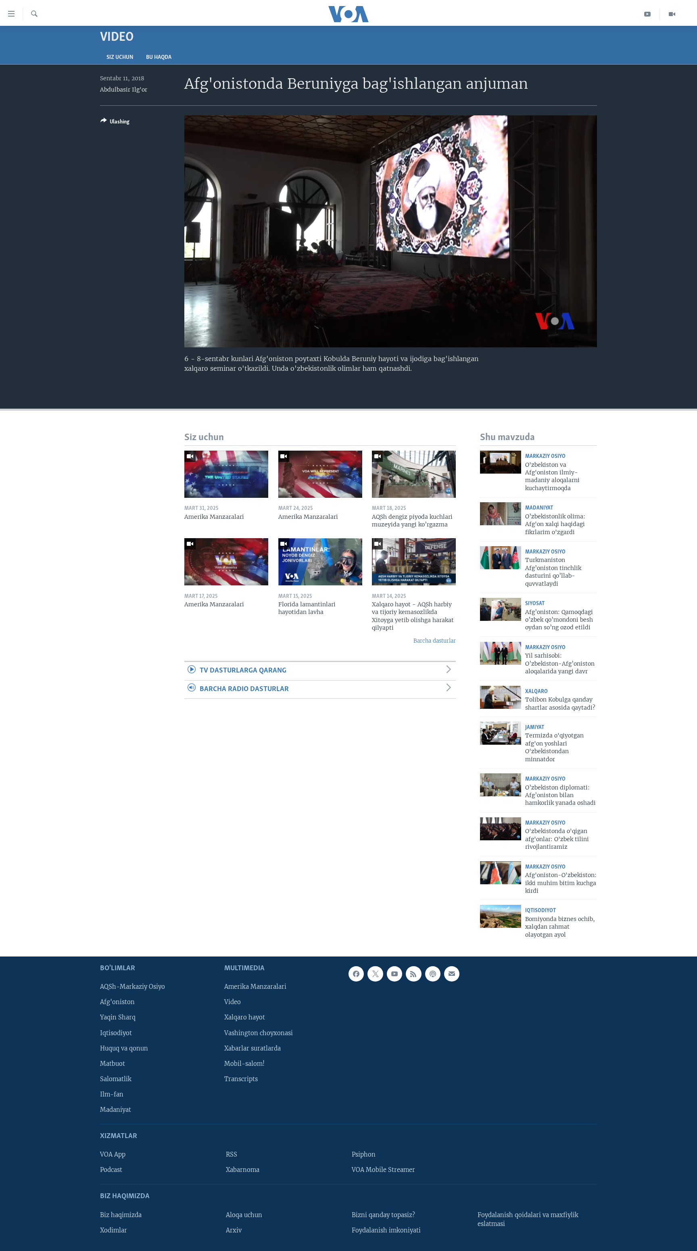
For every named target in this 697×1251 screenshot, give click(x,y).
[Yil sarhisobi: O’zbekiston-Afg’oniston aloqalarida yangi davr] (500, 653)
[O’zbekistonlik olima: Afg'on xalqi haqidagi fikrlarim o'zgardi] (500, 513)
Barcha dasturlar (434, 640)
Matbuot (112, 1063)
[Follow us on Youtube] (394, 974)
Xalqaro (536, 691)
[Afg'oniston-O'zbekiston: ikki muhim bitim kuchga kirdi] (500, 872)
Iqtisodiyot (540, 910)
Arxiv (234, 1230)
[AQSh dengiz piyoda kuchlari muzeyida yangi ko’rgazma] (414, 474)
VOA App (112, 1154)
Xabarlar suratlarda (252, 1048)
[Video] (672, 14)
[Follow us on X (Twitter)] (375, 974)
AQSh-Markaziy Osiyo (132, 986)
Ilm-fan (111, 1094)
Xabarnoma (242, 1170)
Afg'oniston (117, 1002)
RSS (231, 1154)
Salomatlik (115, 1079)
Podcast (111, 1170)
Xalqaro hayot (244, 1017)
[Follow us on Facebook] (356, 974)
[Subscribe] (451, 974)
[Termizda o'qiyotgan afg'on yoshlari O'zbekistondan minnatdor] (500, 733)
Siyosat (535, 603)
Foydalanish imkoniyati (386, 1230)
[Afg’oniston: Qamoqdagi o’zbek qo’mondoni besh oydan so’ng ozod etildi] (500, 609)
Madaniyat (539, 508)
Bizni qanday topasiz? (383, 1215)
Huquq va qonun (124, 1048)
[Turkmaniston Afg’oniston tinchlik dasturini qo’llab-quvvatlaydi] (500, 557)
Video (232, 1002)
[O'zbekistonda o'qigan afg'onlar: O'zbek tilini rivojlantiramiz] (500, 828)
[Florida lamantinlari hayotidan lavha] (320, 561)
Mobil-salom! (244, 1063)
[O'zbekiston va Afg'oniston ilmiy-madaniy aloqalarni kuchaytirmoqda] (500, 462)
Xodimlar (113, 1230)
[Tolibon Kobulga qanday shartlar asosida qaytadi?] (500, 697)
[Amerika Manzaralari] (226, 474)
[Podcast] (432, 974)
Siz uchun (119, 57)
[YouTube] (647, 14)
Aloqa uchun (244, 1215)
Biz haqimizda (121, 1215)
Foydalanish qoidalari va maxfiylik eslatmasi (528, 1219)
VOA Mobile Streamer (383, 1170)
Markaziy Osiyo (545, 456)
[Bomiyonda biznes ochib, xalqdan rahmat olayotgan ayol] (500, 916)
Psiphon (364, 1154)
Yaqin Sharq (118, 1017)
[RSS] (413, 974)
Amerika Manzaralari (255, 986)
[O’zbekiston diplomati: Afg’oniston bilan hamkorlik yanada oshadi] (500, 784)
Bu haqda (158, 57)
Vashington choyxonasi (258, 1033)
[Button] (114, 123)
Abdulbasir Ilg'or (123, 89)
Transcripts (241, 1079)
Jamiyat (534, 727)
